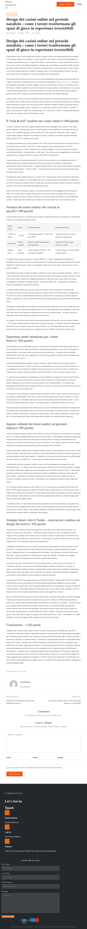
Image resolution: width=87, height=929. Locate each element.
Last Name (5, 873)
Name (9, 757)
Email (35, 757)
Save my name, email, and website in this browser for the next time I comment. (36, 767)
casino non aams (65, 82)
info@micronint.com (12, 822)
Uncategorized (11, 14)
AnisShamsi (25, 682)
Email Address (7, 882)
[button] (65, 4)
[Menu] (80, 4)
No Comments (36, 33)
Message (5, 891)
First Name (6, 864)
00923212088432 (14, 837)
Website (60, 757)
